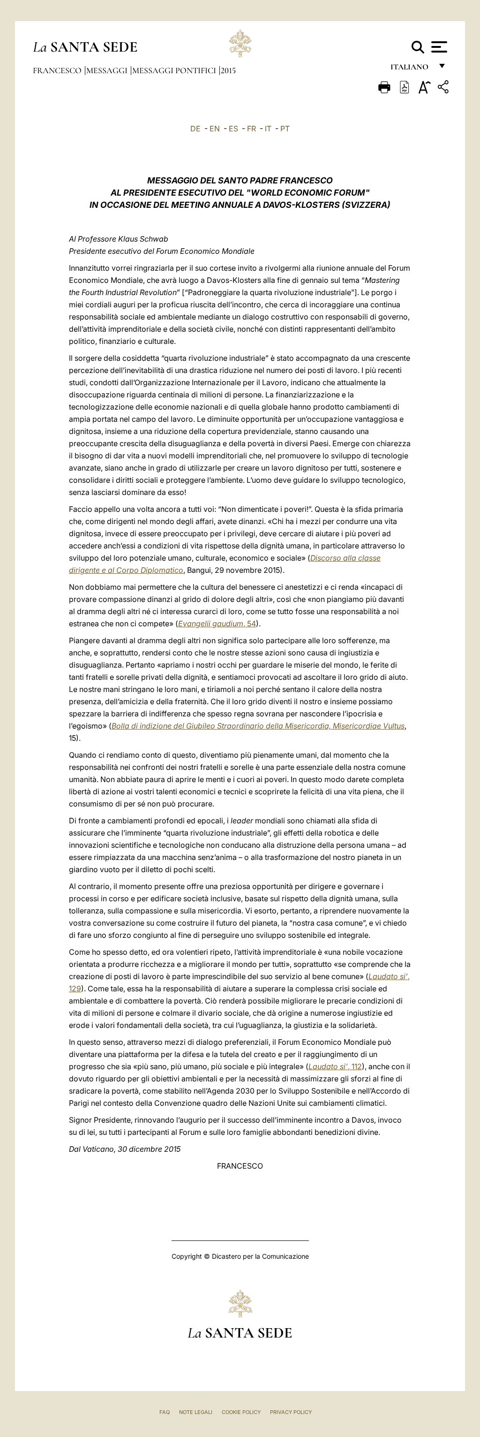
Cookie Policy (241, 1412)
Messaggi (107, 70)
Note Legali (195, 1412)
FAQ (164, 1412)
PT (285, 128)
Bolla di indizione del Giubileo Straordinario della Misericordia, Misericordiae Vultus (258, 725)
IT (268, 128)
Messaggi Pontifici (175, 70)
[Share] (444, 88)
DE (195, 128)
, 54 (217, 623)
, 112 (335, 1066)
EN (215, 128)
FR (251, 128)
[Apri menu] (438, 47)
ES (233, 128)
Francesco (58, 70)
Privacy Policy (291, 1412)
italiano (411, 69)
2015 (228, 70)
